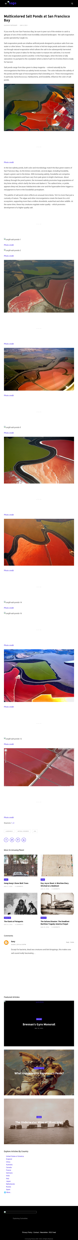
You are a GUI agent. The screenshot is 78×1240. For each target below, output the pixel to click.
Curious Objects (39, 1068)
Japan (8, 1181)
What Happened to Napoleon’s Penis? (39, 1073)
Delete (72, 942)
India (8, 1176)
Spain (8, 1189)
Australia (9, 1165)
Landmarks (9, 831)
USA (35, 831)
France (8, 1170)
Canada (39, 1117)
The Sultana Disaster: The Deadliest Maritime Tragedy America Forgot (55, 922)
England (39, 1019)
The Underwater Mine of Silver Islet (39, 1122)
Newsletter (44, 1232)
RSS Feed (52, 1232)
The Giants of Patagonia (13, 921)
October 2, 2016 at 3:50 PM (18, 944)
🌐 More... (7, 1192)
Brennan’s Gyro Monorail (39, 1024)
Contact (36, 1232)
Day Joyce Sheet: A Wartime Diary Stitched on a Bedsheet (55, 884)
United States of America (15, 1156)
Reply (67, 942)
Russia (8, 1187)
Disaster (43, 917)
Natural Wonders (23, 831)
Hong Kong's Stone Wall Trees (16, 883)
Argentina (7, 917)
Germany (9, 1173)
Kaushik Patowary (11, 25)
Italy (7, 1178)
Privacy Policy (27, 1232)
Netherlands (10, 1184)
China (6, 879)
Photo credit (9, 162)
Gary (13, 941)
